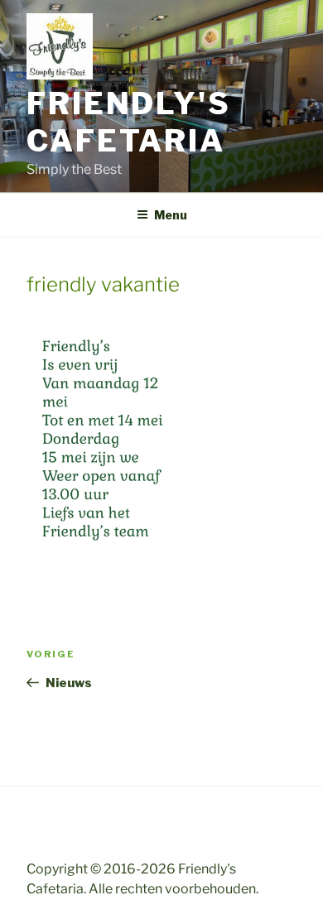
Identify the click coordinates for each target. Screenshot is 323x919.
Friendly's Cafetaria (129, 122)
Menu (170, 215)
